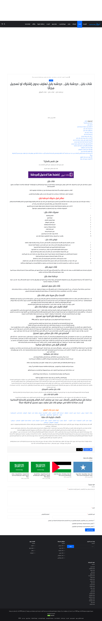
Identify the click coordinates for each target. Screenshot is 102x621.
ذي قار (62, 413)
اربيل (75, 413)
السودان (37, 420)
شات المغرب (92, 579)
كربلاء (60, 414)
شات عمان (92, 588)
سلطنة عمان (28, 420)
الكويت (70, 420)
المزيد (48, 24)
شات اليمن (92, 591)
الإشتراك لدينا (57, 618)
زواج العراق (42, 414)
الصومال (51, 422)
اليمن (33, 420)
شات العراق (92, 573)
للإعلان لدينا (27, 24)
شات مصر (93, 602)
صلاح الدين (19, 413)
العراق (22, 420)
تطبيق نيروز (72, 618)
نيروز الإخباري (63, 24)
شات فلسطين (92, 568)
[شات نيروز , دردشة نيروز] (95, 24)
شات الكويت (92, 586)
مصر (87, 420)
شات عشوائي (60, 555)
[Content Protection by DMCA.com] (51, 615)
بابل (33, 413)
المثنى (54, 413)
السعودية (78, 420)
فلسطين (18, 420)
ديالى (49, 413)
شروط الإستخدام (41, 618)
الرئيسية (85, 24)
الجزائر (65, 420)
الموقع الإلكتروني (45, 514)
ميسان (40, 413)
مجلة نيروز (28, 618)
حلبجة (78, 413)
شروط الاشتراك (34, 618)
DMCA (19, 618)
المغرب (50, 420)
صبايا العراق (49, 414)
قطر (46, 420)
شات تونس (92, 581)
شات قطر (93, 582)
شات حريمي (60, 545)
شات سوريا (92, 570)
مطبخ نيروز (54, 24)
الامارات (54, 420)
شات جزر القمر (92, 597)
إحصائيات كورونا (40, 24)
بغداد (91, 413)
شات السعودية (91, 575)
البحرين (42, 420)
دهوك (29, 413)
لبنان (74, 420)
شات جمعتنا (61, 550)
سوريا (90, 420)
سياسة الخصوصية (49, 618)
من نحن (23, 618)
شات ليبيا (93, 590)
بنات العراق (55, 414)
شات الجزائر (92, 577)
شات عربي (61, 553)
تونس (61, 420)
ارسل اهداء (63, 618)
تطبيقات (74, 24)
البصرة (86, 413)
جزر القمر (46, 422)
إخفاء (86, 121)
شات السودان (92, 593)
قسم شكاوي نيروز (80, 618)
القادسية (45, 413)
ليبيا (58, 420)
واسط (36, 413)
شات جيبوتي (92, 598)
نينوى (82, 413)
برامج (69, 24)
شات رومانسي (60, 557)
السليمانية (13, 413)
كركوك (66, 413)
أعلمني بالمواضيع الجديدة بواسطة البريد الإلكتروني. (82, 526)
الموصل (25, 413)
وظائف (33, 24)
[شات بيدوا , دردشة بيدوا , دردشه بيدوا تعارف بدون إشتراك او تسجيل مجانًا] (82, 467)
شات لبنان (93, 572)
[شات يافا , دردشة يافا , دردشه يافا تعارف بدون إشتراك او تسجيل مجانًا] (61, 467)
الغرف (79, 24)
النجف (71, 413)
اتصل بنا (67, 618)
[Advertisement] (51, 10)
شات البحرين (92, 584)
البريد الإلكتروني (91, 514)
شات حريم (61, 548)
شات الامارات (92, 604)
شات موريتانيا (92, 600)
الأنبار (58, 413)
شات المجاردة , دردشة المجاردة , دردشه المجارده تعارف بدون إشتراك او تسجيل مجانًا (20, 475)
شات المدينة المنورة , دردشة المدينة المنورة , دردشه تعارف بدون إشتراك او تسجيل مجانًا (41, 475)
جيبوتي (13, 420)
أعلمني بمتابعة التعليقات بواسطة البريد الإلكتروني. (82, 523)
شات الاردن (92, 566)
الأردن (83, 420)
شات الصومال (92, 595)
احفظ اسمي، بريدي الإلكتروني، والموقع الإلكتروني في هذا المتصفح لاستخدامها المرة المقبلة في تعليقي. (70, 520)
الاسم (93, 507)
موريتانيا (56, 422)
